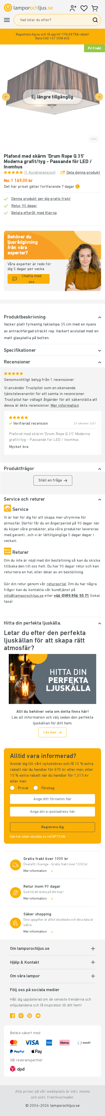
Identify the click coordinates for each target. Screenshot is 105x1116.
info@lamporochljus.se (23, 596)
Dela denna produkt (83, 173)
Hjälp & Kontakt (24, 963)
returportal (56, 584)
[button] (52, 36)
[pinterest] (29, 1015)
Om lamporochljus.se (29, 949)
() (39, 173)
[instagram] (21, 1015)
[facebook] (12, 1015)
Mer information (65, 406)
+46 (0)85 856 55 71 (71, 596)
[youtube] (38, 1015)
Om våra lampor (25, 976)
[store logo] (28, 8)
